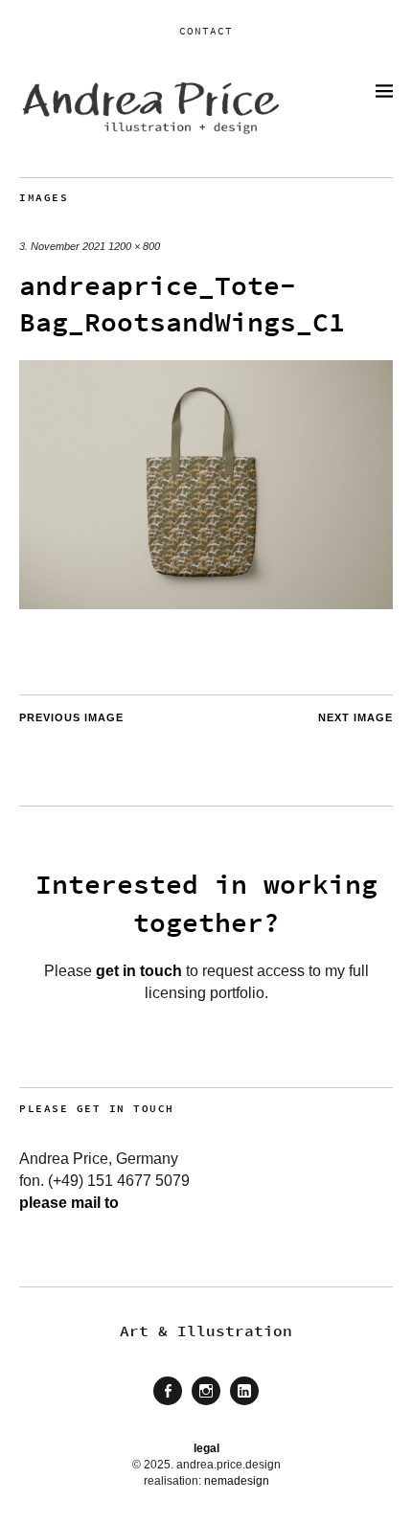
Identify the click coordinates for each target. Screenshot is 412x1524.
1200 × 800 (134, 246)
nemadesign (236, 1481)
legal (206, 1448)
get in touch (139, 971)
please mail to (69, 1202)
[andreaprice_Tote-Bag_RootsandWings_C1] (206, 604)
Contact (206, 30)
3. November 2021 (62, 246)
